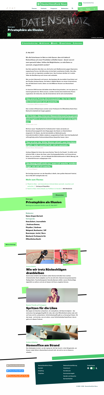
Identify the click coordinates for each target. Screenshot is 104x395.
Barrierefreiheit (67, 378)
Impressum (66, 368)
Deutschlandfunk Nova (45, 365)
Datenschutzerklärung (70, 365)
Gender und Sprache (69, 376)
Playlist (88, 9)
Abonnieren (78, 43)
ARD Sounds (45, 43)
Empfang (41, 370)
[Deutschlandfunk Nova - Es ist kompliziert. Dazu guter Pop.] (52, 4)
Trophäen (41, 373)
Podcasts (43, 8)
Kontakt (40, 368)
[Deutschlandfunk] (15, 8)
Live (81, 9)
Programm (54, 8)
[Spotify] (12, 8)
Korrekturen (67, 370)
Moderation (64, 8)
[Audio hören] (9, 34)
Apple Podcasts (66, 43)
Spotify (55, 43)
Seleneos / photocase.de (97, 37)
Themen (34, 8)
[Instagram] (10, 8)
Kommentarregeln (69, 373)
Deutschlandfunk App (30, 43)
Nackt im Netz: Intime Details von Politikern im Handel (44, 188)
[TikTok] (7, 8)
